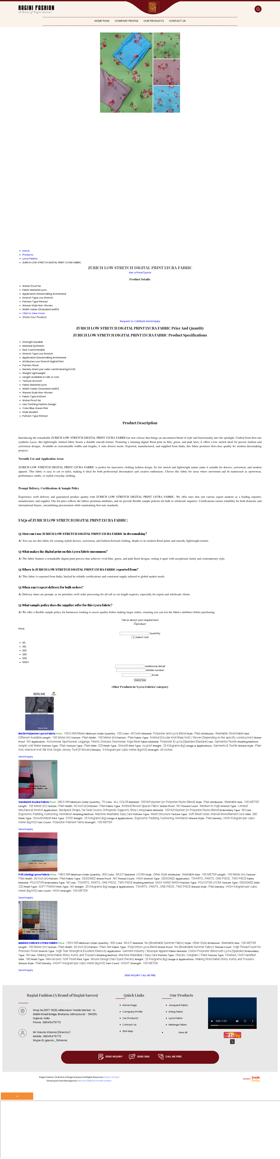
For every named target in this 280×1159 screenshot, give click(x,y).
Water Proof (29, 400)
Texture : (79, 737)
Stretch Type (30, 353)
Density (26, 369)
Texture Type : (78, 745)
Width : (102, 737)
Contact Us (177, 21)
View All (182, 1032)
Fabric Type (29, 396)
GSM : (97, 745)
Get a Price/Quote (140, 272)
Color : (131, 733)
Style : (194, 733)
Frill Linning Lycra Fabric (34, 874)
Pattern (27, 365)
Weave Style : (200, 818)
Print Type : (140, 745)
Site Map (127, 1031)
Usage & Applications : (211, 745)
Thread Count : (200, 806)
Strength (27, 342)
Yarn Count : (60, 822)
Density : (119, 749)
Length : (56, 737)
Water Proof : (170, 806)
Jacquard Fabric (178, 1005)
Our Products (154, 21)
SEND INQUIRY (132, 975)
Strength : (160, 749)
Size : (248, 802)
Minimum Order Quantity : (104, 733)
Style (25, 412)
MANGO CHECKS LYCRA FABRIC (38, 943)
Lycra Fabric (176, 1018)
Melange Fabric (178, 1024)
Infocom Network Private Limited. (95, 1080)
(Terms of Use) (111, 1077)
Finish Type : (116, 745)
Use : (222, 741)
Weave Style (30, 392)
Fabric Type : (193, 737)
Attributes (28, 361)
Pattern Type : (54, 745)
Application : (85, 741)
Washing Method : (103, 814)
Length (26, 377)
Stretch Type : (159, 878)
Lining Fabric (176, 1011)
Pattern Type (30, 416)
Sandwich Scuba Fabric (33, 802)
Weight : (169, 745)
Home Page (102, 21)
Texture (27, 381)
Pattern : (125, 737)
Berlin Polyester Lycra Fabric (37, 733)
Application (29, 357)
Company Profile (126, 21)
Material (27, 346)
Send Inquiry (153, 321)
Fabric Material (31, 384)
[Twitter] (232, 1043)
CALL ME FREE (148, 975)
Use (24, 404)
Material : (164, 733)
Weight (26, 373)
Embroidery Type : (233, 810)
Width (25, 388)
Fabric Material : (174, 741)
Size (24, 349)
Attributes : (222, 733)
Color (25, 408)
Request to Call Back (132, 321)
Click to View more (33, 313)
